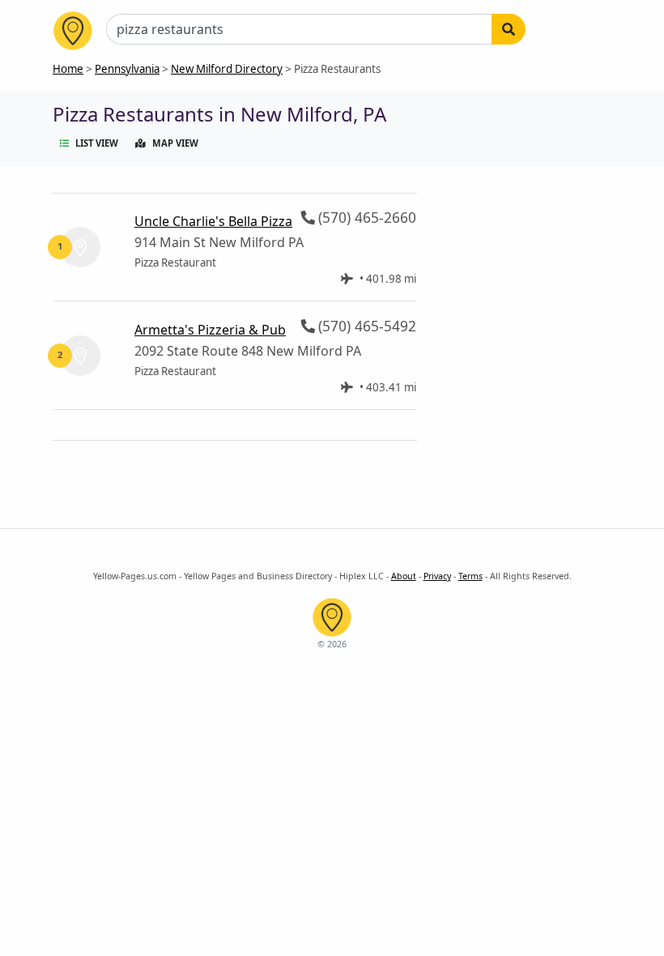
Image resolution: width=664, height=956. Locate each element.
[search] (509, 29)
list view (96, 143)
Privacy (437, 576)
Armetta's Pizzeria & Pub (210, 330)
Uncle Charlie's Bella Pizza (213, 221)
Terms (470, 576)
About (403, 576)
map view (175, 143)
